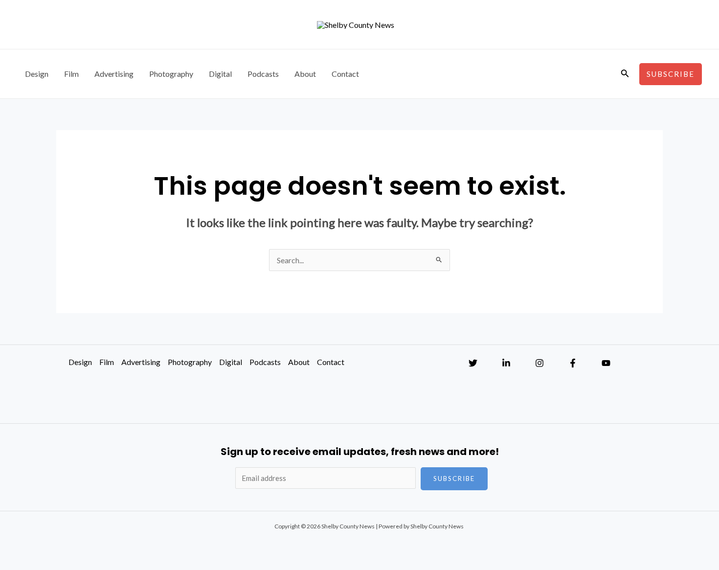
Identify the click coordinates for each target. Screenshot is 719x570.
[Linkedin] (506, 363)
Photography (171, 73)
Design (36, 73)
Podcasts (263, 73)
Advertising (114, 73)
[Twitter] (473, 363)
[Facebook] (572, 363)
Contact (345, 73)
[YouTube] (606, 363)
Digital (220, 73)
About (305, 73)
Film (71, 73)
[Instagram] (539, 363)
